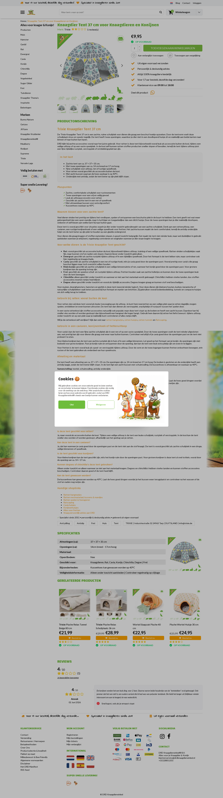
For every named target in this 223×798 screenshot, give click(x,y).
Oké (72, 404)
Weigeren (101, 404)
